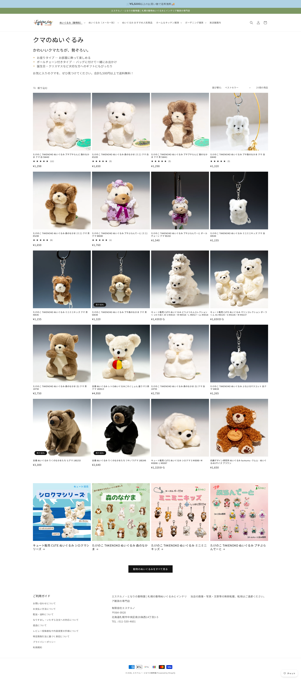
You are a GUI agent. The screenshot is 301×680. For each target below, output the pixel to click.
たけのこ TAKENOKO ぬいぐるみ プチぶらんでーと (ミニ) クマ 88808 (120, 234)
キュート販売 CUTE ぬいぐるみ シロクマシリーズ (61, 547)
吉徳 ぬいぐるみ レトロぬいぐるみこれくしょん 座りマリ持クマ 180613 (120, 387)
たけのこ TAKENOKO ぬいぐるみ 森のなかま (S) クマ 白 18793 (178, 387)
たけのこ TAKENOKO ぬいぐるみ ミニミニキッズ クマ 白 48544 (237, 234)
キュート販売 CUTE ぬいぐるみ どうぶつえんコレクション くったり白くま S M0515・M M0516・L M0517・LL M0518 (179, 313)
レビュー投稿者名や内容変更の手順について (56, 630)
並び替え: (217, 87)
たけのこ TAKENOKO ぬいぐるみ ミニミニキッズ (179, 547)
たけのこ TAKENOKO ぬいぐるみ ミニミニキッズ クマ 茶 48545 (60, 313)
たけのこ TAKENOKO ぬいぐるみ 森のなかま (120, 547)
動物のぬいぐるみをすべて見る (150, 569)
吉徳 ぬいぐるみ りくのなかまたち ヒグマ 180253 (57, 460)
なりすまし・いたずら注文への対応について (56, 619)
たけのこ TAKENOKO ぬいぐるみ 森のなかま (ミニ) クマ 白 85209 (120, 155)
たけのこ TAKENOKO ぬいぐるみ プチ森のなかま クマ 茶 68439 (119, 313)
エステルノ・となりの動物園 (145, 673)
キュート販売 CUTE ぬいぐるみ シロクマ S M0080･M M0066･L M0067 (176, 462)
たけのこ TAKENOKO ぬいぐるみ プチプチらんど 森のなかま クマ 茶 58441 (179, 155)
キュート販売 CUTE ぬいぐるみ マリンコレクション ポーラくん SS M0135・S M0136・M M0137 (238, 313)
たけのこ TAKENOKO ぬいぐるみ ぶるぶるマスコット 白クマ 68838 (238, 387)
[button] (72, 22)
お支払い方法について (44, 608)
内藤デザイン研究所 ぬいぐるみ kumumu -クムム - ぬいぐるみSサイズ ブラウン (238, 462)
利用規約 (37, 647)
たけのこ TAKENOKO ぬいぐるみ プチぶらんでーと (238, 547)
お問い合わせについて (44, 603)
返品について (40, 625)
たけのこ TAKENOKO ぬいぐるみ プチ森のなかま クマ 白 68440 (237, 155)
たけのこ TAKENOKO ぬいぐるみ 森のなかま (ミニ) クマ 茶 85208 (61, 234)
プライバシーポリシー (44, 641)
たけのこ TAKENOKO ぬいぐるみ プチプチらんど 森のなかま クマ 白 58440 (61, 155)
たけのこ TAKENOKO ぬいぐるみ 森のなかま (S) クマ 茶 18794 (60, 387)
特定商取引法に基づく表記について (51, 636)
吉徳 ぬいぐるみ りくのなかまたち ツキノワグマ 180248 (119, 460)
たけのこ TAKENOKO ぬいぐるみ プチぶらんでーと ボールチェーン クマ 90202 (179, 234)
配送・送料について (43, 614)
